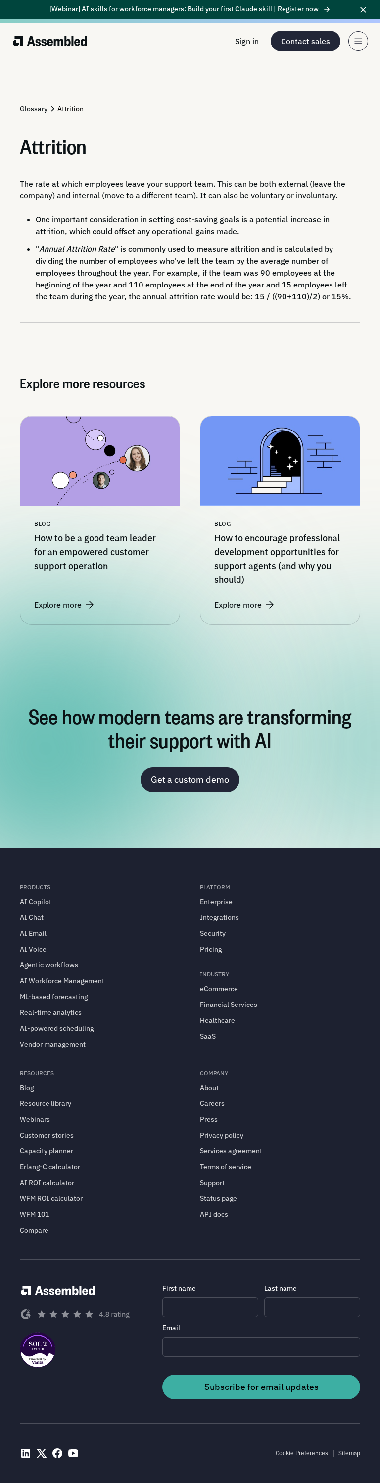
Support (212, 1182)
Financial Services (228, 1004)
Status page (218, 1198)
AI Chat (32, 917)
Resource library (45, 1103)
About (209, 1087)
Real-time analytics (51, 1012)
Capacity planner (46, 1151)
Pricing (211, 949)
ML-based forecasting (54, 996)
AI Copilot (35, 901)
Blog (27, 1087)
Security (213, 933)
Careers (212, 1103)
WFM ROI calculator (51, 1198)
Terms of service (225, 1166)
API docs (214, 1214)
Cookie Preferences (302, 1453)
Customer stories (47, 1135)
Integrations (219, 917)
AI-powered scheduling (57, 1028)
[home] (50, 41)
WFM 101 (34, 1214)
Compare (34, 1230)
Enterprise (216, 901)
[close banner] (363, 9)
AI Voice (33, 949)
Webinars (35, 1119)
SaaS (208, 1036)
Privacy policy (221, 1135)
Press (209, 1119)
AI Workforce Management (62, 980)
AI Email (33, 933)
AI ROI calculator (47, 1182)
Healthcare (217, 1020)
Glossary (34, 108)
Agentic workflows (49, 964)
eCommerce (219, 988)
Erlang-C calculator (50, 1166)
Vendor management (53, 1044)
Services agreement (231, 1151)
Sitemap (349, 1453)
